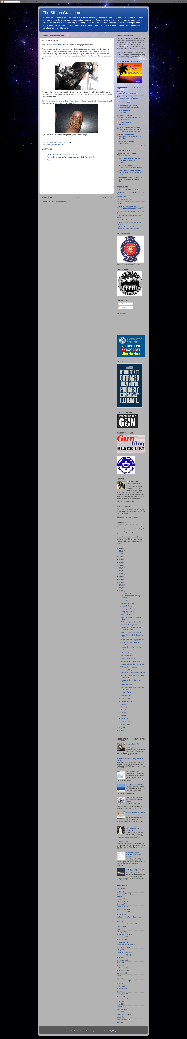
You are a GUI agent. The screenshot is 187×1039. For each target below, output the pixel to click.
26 (120, 551)
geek (118, 957)
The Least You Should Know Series (129, 209)
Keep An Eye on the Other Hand (131, 647)
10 (120, 730)
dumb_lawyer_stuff (123, 934)
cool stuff (120, 926)
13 (120, 588)
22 (120, 562)
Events (119, 891)
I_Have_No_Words (123, 894)
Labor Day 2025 (122, 841)
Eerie (120, 181)
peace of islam (122, 988)
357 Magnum (123, 92)
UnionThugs (121, 906)
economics (120, 937)
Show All (143, 145)
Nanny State (121, 901)
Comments (123, 307)
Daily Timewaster (125, 122)
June (123, 710)
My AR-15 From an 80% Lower (127, 189)
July (122, 707)
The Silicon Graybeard (62, 12)
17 (120, 576)
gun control (120, 960)
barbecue (120, 914)
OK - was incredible (134, 784)
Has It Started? (125, 600)
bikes (118, 921)
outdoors (120, 986)
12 (120, 591)
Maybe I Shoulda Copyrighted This (132, 640)
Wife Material (123, 124)
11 (120, 728)
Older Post (107, 197)
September (125, 701)
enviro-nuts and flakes (124, 944)
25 (120, 554)
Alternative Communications (126, 206)
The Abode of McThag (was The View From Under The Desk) (131, 178)
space (119, 1006)
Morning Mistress (124, 155)
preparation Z (121, 999)
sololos (100, 1031)
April (122, 715)
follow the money (122, 952)
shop (118, 1004)
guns (59, 144)
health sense (121, 970)
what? (119, 1022)
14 (120, 585)
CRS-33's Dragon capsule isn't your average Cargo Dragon (134, 799)
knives (119, 975)
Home (77, 197)
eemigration (121, 939)
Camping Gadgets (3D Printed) (128, 98)
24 (120, 556)
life (118, 978)
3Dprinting (120, 888)
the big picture (122, 1014)
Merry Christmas (126, 614)
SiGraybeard (133, 481)
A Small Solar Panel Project (126, 220)
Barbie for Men (57, 45)
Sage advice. (123, 112)
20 (120, 568)
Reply (49, 160)
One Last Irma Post (132, 771)
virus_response (122, 1019)
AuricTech (50, 154)
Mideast (119, 899)
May (122, 713)
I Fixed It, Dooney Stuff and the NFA (130, 167)
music (119, 983)
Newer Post (47, 197)
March (123, 718)
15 (120, 582)
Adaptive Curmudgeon (127, 97)
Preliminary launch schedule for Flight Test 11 (135, 870)
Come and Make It (125, 115)
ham (118, 965)
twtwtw (119, 1017)
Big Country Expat (126, 165)
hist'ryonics (120, 973)
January (124, 724)
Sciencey (120, 904)
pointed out (60, 157)
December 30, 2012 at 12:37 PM (66, 154)
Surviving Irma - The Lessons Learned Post (133, 745)
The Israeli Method (126, 655)
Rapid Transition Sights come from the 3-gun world (86, 54)
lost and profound (123, 981)
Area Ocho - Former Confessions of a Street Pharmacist (131, 159)
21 (120, 565)
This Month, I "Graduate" (128, 667)
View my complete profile (125, 501)
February (124, 721)
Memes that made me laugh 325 (129, 107)
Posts (121, 304)
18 (120, 574)
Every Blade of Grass (127, 134)
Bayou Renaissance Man (128, 105)
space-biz (120, 1009)
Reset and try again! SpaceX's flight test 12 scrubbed (133, 854)
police (119, 991)
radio (118, 1001)
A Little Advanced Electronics (130, 650)
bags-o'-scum (121, 909)
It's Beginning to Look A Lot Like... (131, 622)
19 (120, 571)
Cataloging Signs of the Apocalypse (132, 664)
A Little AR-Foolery (126, 606)
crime (119, 929)
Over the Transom (126, 692)
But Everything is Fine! (128, 603)
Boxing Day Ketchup (127, 612)
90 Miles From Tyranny (127, 153)
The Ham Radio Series (124, 199)
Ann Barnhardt (124, 102)
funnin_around (52, 144)
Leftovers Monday (126, 685)
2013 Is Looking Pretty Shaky (130, 661)
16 (120, 579)
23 (120, 559)
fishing (119, 950)
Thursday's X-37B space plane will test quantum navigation (134, 828)
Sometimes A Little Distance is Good (132, 672)
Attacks (121, 162)
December (124, 593)
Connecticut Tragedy (127, 658)
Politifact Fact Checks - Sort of (130, 632)
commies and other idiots (125, 924)
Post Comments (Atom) (59, 201)
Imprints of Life (123, 143)
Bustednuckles (124, 110)
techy (118, 1012)
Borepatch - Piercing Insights (130, 170)
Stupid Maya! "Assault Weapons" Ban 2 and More (131, 628)
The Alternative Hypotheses (129, 625)
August (123, 704)
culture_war (121, 932)
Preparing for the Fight (128, 609)
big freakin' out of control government (129, 917)
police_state (121, 994)
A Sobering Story (126, 670)
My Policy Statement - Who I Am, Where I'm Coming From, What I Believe (130, 227)
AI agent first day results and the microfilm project (129, 118)
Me (63, 144)
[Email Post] (70, 142)
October (124, 698)
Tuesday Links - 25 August (127, 93)
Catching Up (124, 653)
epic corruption (122, 947)
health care (120, 968)
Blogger (115, 1031)
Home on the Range (126, 141)
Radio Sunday (121, 196)
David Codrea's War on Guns (129, 128)
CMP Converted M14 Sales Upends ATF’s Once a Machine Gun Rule (130, 130)
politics (119, 996)
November (124, 695)
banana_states (122, 912)
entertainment (121, 942)
